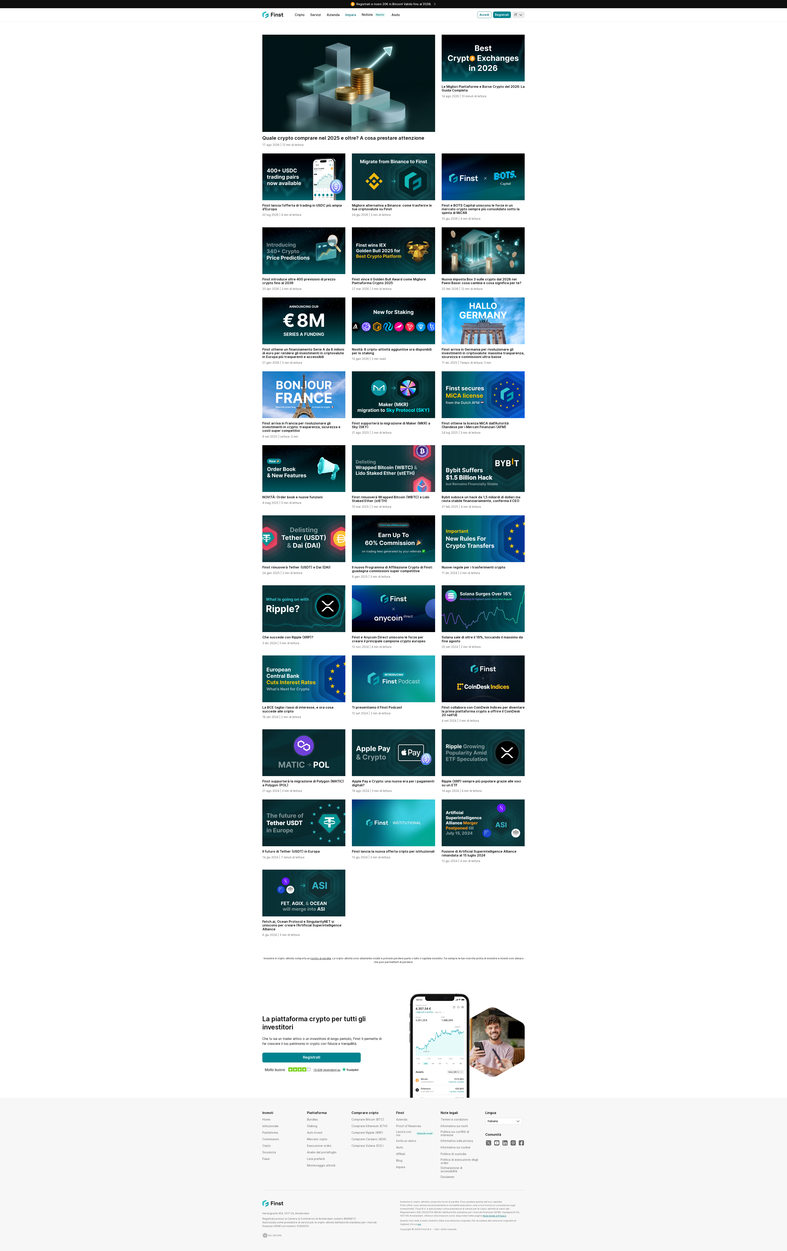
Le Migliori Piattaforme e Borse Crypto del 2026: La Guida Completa (483, 88)
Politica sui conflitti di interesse (455, 1133)
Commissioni (270, 1139)
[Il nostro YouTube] (497, 1143)
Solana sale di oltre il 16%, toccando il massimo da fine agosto (482, 639)
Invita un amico (406, 1140)
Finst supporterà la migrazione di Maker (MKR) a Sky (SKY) (391, 425)
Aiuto (399, 1147)
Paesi (266, 1159)
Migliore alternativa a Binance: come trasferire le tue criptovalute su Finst (392, 207)
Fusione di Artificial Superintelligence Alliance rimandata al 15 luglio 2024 (479, 853)
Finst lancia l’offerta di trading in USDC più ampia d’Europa (302, 207)
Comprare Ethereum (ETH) (369, 1126)
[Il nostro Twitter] (488, 1143)
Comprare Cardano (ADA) (368, 1139)
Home (266, 1119)
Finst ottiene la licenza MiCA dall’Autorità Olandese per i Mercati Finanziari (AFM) (475, 425)
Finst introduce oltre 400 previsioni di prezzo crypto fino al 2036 (298, 281)
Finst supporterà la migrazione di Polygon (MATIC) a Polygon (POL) (303, 783)
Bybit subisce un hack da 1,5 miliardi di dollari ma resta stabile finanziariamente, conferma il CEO (481, 499)
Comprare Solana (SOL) (367, 1145)
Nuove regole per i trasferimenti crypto (473, 567)
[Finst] (272, 14)
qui (419, 1224)
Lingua (490, 1113)
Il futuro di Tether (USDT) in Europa (291, 851)
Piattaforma (270, 1132)
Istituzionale (270, 1126)
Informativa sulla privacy (457, 1140)
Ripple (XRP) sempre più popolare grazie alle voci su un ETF (481, 783)
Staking (312, 1126)
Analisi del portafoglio (322, 1152)
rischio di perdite (320, 958)
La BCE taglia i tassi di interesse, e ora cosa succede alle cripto (297, 709)
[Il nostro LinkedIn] (505, 1143)
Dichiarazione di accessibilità (451, 1169)
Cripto (266, 1145)
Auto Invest (314, 1132)
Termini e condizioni (454, 1119)
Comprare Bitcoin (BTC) (367, 1119)
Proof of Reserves (408, 1126)
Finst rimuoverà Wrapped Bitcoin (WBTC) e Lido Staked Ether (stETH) (390, 499)
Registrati (502, 14)
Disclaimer (447, 1177)
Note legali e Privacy (494, 1215)
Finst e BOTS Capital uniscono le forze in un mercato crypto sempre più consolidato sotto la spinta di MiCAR (481, 209)
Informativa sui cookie (455, 1147)
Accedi (484, 14)
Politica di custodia (453, 1154)
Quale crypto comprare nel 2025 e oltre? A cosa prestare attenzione (343, 138)
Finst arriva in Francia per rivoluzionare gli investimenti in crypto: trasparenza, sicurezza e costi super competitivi (301, 427)
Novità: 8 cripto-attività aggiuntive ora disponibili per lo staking (392, 351)
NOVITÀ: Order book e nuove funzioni (292, 497)
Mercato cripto (317, 1139)
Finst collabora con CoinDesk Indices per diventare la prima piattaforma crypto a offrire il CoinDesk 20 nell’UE (483, 711)
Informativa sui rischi (454, 1126)
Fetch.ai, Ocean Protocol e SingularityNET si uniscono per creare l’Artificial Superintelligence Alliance (301, 925)
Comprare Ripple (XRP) (367, 1132)
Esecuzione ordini (319, 1145)
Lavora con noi (414, 1133)
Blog (399, 1160)
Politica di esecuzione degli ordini (459, 1161)
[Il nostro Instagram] (513, 1143)
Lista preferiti (316, 1159)
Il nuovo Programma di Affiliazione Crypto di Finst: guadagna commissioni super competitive (392, 569)
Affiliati (400, 1154)
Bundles (312, 1119)
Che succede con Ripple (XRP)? (287, 637)
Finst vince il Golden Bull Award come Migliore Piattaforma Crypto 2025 (389, 281)
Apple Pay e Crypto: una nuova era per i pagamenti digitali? (393, 783)
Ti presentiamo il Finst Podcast (377, 707)
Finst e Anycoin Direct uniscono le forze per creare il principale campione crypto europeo (388, 639)
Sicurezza (269, 1152)
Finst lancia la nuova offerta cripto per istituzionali (393, 851)
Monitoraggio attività (321, 1165)
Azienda (401, 1119)
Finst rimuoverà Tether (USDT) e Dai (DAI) (296, 567)
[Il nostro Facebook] (521, 1143)
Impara (400, 1167)
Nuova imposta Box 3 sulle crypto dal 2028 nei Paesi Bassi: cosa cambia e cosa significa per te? (481, 281)
